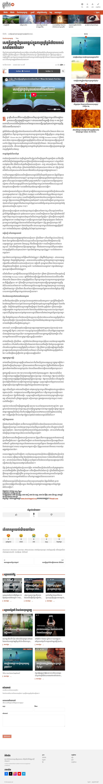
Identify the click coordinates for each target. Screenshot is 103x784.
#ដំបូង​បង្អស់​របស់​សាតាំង (8, 552)
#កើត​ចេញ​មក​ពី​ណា (60, 549)
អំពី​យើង (12, 12)
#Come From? (6, 549)
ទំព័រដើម (6, 12)
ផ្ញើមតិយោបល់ (7, 736)
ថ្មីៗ (43, 762)
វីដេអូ (51, 12)
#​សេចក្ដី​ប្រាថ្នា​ (18, 552)
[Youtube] (19, 774)
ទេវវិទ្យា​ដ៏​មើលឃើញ (42, 12)
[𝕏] (10, 774)
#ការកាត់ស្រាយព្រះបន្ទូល (40, 549)
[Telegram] (23, 774)
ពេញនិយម (73, 762)
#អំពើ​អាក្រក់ (25, 552)
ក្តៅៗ (72, 759)
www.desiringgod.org (29, 498)
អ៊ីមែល (35, 706)
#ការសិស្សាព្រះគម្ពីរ (51, 549)
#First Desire (14, 549)
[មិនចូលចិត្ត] (51, 514)
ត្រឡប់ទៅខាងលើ (95, 782)
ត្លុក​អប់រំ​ (32, 12)
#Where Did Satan (29, 549)
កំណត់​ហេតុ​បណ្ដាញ (22, 12)
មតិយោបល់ (5, 713)
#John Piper (21, 549)
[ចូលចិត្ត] (16, 514)
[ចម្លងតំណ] (63, 71)
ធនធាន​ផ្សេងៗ (58, 12)
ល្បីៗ (72, 757)
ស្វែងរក (44, 759)
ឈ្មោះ (4, 706)
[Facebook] (6, 774)
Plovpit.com (54, 498)
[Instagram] (15, 774)
